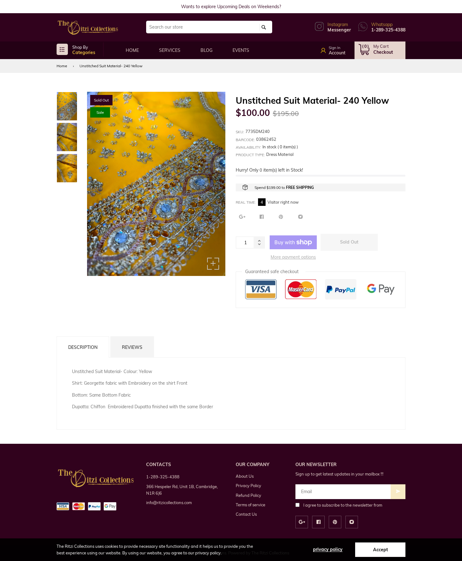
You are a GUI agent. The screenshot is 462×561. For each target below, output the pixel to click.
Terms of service (250, 504)
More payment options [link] (293, 257)
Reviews (132, 347)
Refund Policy (248, 495)
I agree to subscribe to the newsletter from (342, 505)
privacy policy (328, 549)
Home (62, 65)
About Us (245, 476)
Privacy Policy (248, 485)
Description (82, 347)
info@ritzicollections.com (169, 502)
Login (340, 48)
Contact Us (246, 514)
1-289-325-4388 (162, 476)
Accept (380, 550)
